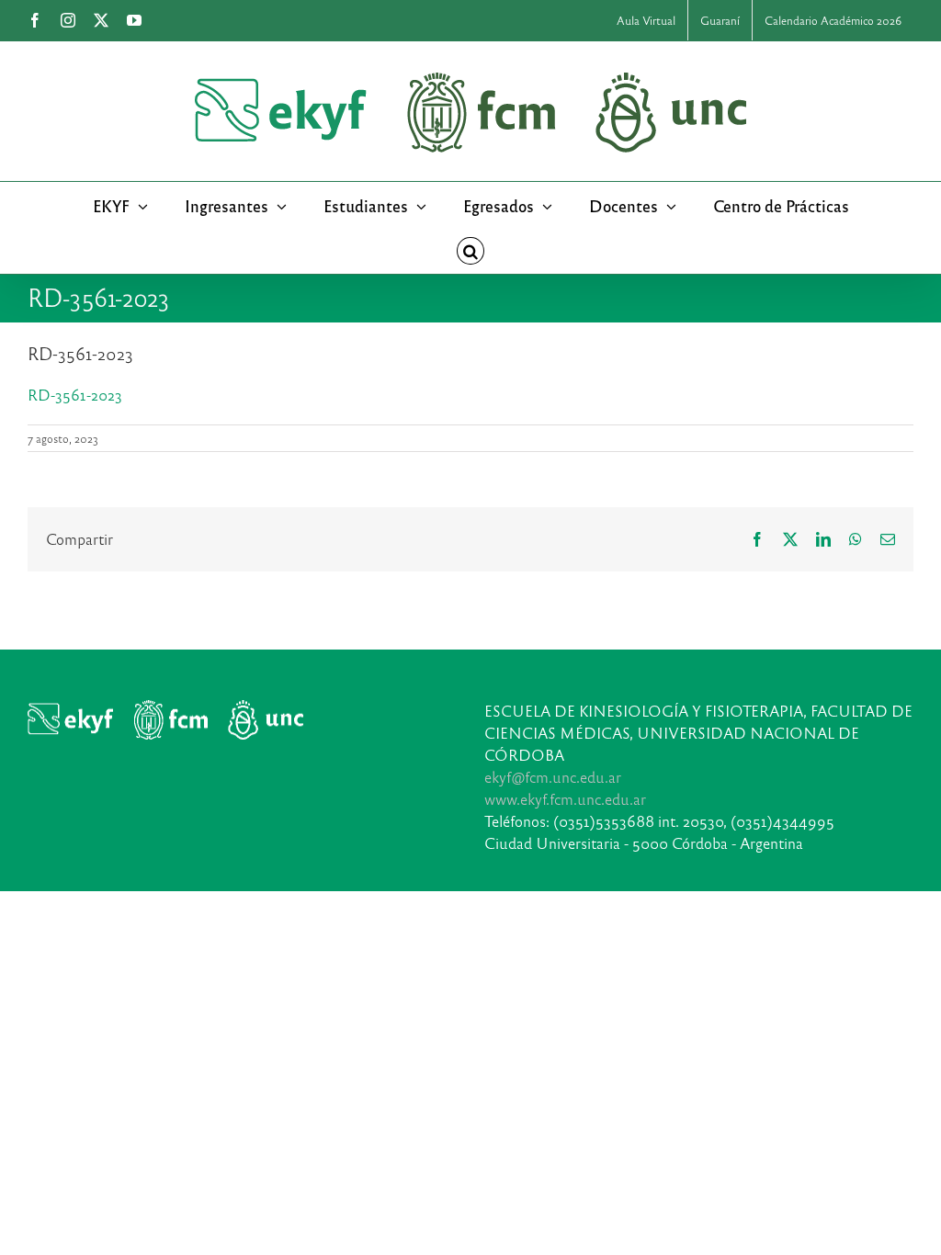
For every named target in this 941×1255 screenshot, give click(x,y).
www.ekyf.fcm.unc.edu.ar (565, 798)
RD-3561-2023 (75, 394)
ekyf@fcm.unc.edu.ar (552, 776)
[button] (470, 251)
